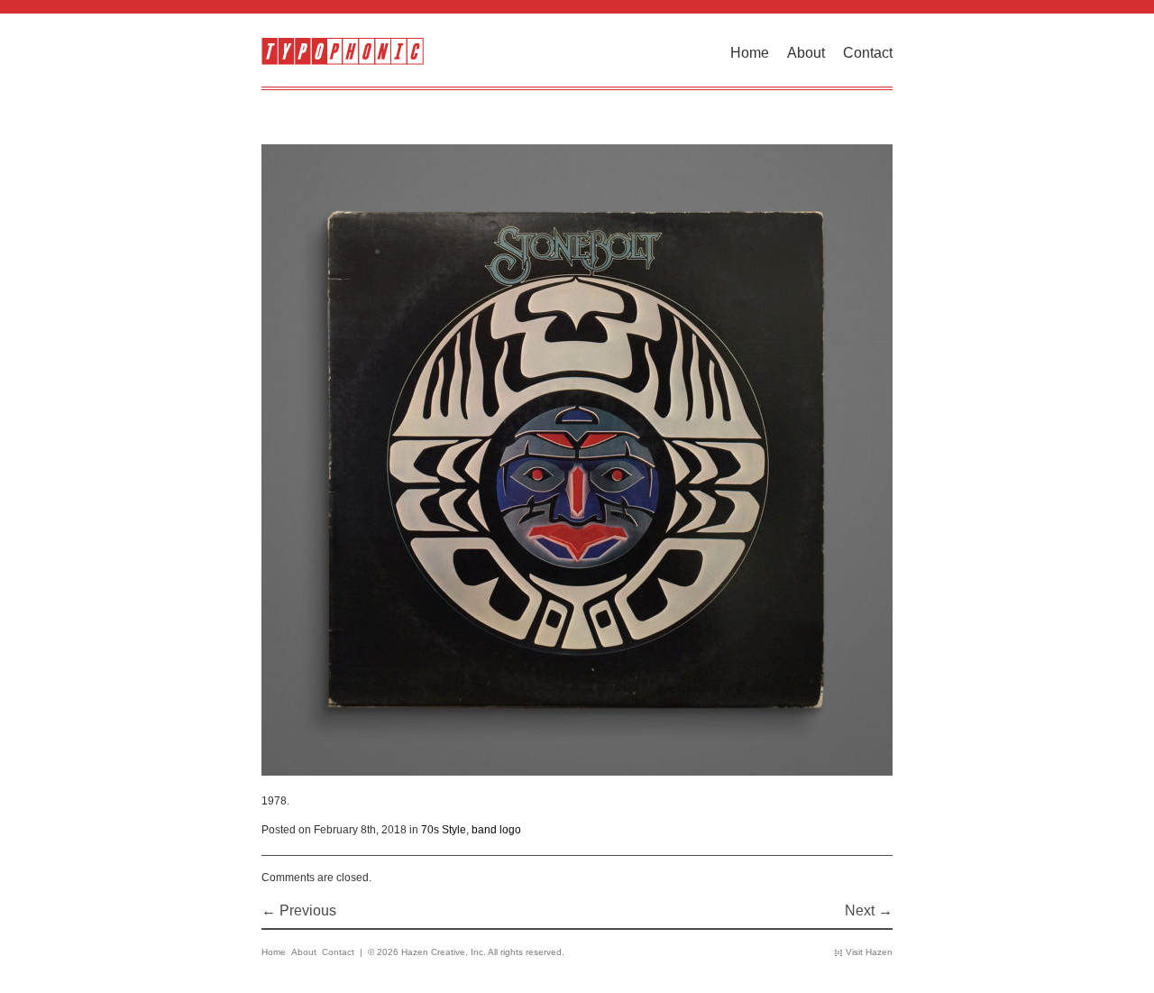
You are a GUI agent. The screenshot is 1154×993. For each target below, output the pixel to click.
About (806, 52)
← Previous (298, 910)
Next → (869, 910)
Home (749, 52)
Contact (868, 52)
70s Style (443, 829)
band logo (496, 829)
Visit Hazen (869, 952)
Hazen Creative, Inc (442, 952)
